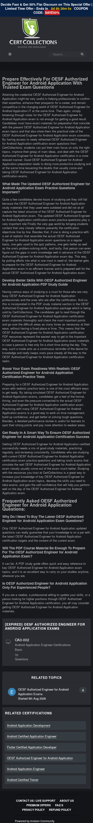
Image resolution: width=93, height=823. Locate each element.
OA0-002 (22, 639)
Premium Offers (38, 805)
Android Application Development (28, 725)
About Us (67, 801)
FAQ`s (59, 805)
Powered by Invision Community (34, 821)
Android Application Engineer (26, 769)
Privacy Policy (33, 810)
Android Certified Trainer (22, 780)
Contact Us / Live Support (35, 801)
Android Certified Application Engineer (31, 736)
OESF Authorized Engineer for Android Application (40, 758)
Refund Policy (60, 810)
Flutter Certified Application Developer (31, 747)
